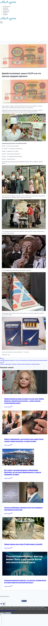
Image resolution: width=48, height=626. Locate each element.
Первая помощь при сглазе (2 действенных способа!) (23, 544)
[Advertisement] (24, 32)
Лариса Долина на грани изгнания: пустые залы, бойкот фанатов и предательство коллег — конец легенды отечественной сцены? (24, 401)
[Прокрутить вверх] (1, 604)
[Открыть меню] (1, 22)
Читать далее (8, 406)
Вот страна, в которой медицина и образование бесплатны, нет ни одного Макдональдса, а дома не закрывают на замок (22, 472)
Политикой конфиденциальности (8, 610)
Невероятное (6, 11)
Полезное (5, 12)
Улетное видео (6, 6)
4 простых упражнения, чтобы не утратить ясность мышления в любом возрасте (20, 363)
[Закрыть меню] (0, 615)
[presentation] (25, 382)
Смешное (5, 14)
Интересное (6, 9)
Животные (5, 8)
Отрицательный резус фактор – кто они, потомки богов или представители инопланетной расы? (23, 359)
